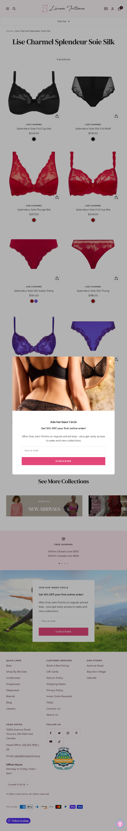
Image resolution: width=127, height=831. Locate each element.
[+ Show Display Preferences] (120, 824)
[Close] (110, 361)
